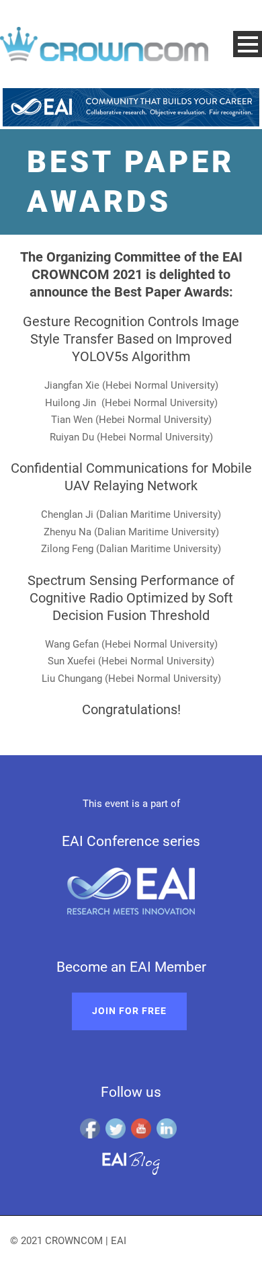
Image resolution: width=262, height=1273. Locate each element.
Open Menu (247, 44)
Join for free (129, 1010)
